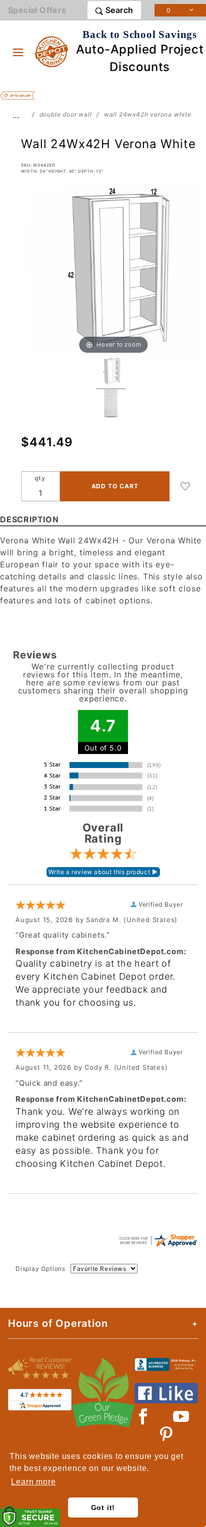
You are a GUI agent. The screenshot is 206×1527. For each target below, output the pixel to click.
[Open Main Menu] (18, 52)
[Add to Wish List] (185, 486)
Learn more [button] (33, 1481)
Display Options (41, 1268)
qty (40, 478)
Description (29, 519)
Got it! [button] (103, 1507)
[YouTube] (181, 1416)
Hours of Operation (58, 1323)
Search (119, 10)
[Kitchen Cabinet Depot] (51, 51)
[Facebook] (143, 1416)
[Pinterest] (166, 1434)
